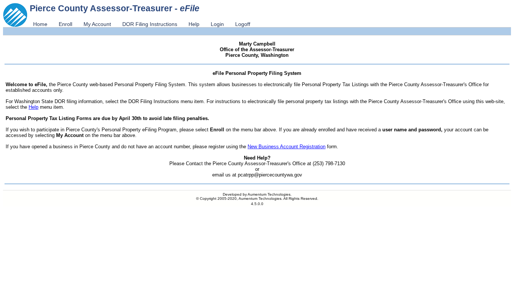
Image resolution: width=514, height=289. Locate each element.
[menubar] (141, 24)
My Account (97, 24)
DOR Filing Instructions (149, 24)
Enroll (65, 24)
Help (194, 24)
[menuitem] (40, 24)
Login (217, 24)
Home (40, 24)
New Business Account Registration (286, 146)
